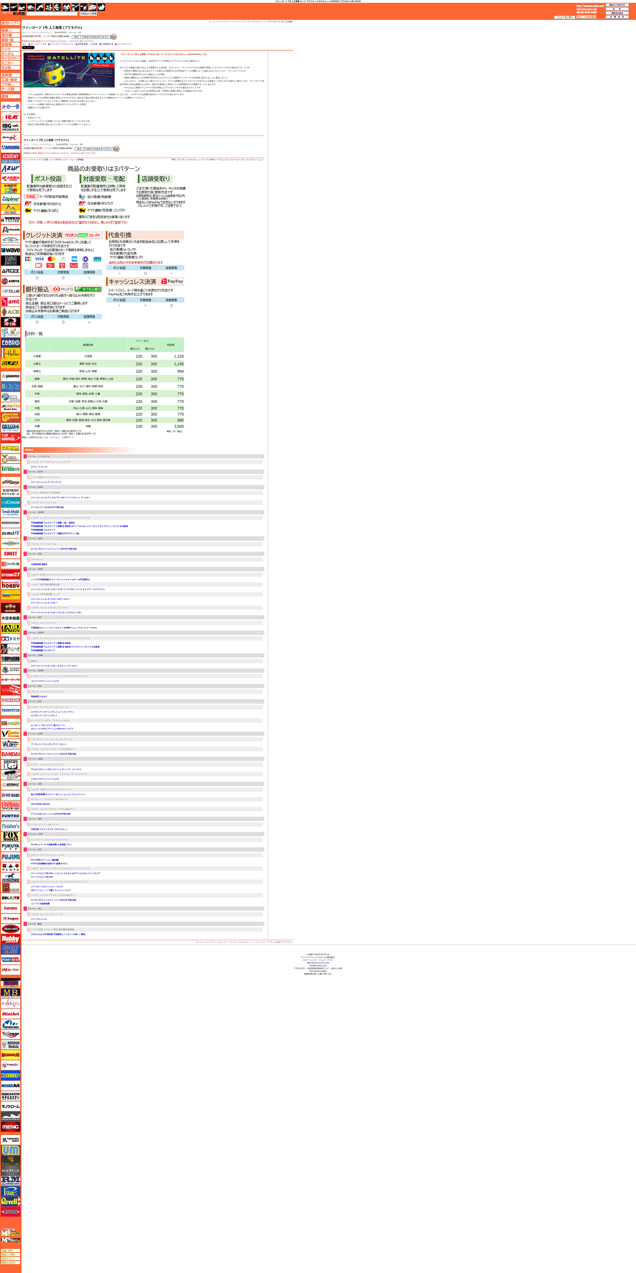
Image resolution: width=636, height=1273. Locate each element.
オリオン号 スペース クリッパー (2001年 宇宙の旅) (54, 549)
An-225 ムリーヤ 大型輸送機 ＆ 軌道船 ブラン (51, 844)
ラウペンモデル (10, 1181)
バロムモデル (10, 744)
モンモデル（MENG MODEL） (10, 1127)
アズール (10, 168)
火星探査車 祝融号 (39, 564)
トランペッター (10, 711)
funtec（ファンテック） (10, 816)
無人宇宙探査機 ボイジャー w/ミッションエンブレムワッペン (58, 794)
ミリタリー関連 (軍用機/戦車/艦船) (59, 929)
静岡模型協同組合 (10, 523)
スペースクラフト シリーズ (52, 691)
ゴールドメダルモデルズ (10, 458)
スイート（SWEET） (10, 554)
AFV (10, 30)
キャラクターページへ (10, 58)
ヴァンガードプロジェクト (62, 44)
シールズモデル (10, 513)
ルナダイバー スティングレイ (44, 715)
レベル (10, 1201)
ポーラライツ (37, 799)
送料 (617, 9)
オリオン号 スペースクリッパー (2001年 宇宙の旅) (53, 754)
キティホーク (10, 397)
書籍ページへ (10, 96)
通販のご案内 (10, 1254)
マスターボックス (10, 993)
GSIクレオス (10, 502)
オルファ (10, 363)
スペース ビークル (48, 502)
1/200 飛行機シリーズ (49, 594)
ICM (10, 117)
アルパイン (10, 199)
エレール (10, 353)
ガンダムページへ (10, 54)
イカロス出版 (37, 929)
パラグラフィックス (40, 739)
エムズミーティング (11, 1240)
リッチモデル (10, 1191)
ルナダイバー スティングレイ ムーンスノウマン (52, 712)
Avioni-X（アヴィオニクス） (10, 137)
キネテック (10, 407)
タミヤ (34, 477)
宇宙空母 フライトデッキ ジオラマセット (49, 829)
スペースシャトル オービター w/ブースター (50, 599)
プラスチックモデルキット (41, 32)
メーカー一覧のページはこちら (11, 106)
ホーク (26, 144)
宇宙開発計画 (107, 44)
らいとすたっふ (10, 1171)
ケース (92, 7)
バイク (40, 7)
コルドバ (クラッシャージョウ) (45, 681)
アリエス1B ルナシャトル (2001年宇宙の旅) (50, 814)
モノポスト (10, 1116)
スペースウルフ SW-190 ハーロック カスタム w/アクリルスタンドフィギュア (65, 873)
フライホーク (37, 559)
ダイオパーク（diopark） (10, 608)
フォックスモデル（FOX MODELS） (10, 836)
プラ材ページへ (10, 84)
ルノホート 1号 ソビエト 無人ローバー (48, 725)
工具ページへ (10, 80)
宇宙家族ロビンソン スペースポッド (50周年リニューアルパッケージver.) (64, 628)
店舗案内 (617, 17)
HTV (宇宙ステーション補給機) (45, 860)
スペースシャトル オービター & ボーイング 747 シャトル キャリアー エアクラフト (68, 589)
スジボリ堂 (10, 564)
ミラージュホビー (10, 1034)
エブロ (10, 343)
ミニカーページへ (10, 63)
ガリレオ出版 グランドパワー (10, 417)
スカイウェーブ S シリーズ (56, 840)
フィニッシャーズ (10, 826)
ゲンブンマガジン (10, 448)
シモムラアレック (10, 543)
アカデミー (10, 158)
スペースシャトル (39, 919)
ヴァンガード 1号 (38, 44)
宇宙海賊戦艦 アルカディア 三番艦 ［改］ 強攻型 (53, 523)
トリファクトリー (39, 824)
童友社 (34, 661)
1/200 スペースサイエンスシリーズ (55, 575)
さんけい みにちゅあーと (10, 492)
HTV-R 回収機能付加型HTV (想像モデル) (49, 863)
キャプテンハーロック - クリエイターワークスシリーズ (64, 518)
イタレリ (10, 230)
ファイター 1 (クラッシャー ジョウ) (47, 886)
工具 (75, 7)
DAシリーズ (53, 824)
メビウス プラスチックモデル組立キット (58, 749)
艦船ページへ (10, 40)
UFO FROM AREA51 (40, 804)
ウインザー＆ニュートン (10, 240)
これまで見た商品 (565, 17)
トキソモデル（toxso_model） (10, 669)
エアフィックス (10, 281)
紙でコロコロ (10, 387)
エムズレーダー (11, 1232)
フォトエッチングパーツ (61, 739)
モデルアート (10, 1086)
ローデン (10, 1212)
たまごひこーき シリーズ (51, 914)
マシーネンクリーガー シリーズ (54, 707)
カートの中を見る (586, 17)
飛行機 (14, 7)
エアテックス (10, 271)
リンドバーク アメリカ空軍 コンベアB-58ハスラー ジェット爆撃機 (53, 160)
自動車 (31, 7)
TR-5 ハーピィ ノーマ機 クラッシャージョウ (51, 890)
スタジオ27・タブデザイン (10, 574)
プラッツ (10, 867)
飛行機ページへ (10, 35)
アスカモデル (10, 178)
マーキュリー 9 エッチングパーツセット (49, 744)
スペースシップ (124, 44)
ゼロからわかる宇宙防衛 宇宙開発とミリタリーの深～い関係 (58, 934)
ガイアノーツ (10, 376)
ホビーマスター (10, 970)
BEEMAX (10, 785)
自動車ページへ (10, 44)
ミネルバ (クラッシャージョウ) (45, 779)
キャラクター (211, 942)
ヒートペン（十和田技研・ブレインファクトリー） (10, 775)
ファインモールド (10, 806)
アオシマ (35, 691)
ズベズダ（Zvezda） (10, 595)
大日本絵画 (10, 618)
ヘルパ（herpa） (10, 908)
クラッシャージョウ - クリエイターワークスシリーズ (63, 676)
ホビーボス (10, 960)
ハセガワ (35, 462)
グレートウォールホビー (10, 428)
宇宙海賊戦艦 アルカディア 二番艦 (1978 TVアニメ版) (55, 533)
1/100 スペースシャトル (48, 477)
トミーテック (10, 680)
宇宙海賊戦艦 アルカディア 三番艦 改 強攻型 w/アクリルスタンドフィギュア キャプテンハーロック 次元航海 (79, 526)
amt (10, 302)
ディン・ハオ (10, 649)
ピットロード (37, 840)
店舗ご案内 (10, 1250)
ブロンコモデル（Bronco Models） (10, 877)
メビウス (35, 502)
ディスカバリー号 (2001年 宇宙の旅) (47, 507)
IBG (10, 127)
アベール (10, 189)
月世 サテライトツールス (10, 438)
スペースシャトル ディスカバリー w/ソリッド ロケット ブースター (61, 497)
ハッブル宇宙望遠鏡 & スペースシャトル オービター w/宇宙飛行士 (60, 579)
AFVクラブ (10, 291)
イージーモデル (10, 209)
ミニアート (10, 1014)
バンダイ (10, 754)
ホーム (199, 942)
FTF (10, 322)
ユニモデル (10, 1140)
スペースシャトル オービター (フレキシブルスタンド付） (56, 612)
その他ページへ (10, 67)
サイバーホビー (10, 482)
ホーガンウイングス (10, 919)
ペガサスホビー (10, 888)
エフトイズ (10, 332)
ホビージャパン (10, 939)
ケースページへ (10, 89)
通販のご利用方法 (617, 5)
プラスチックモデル (61, 720)
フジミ (10, 857)
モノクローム (10, 1106)
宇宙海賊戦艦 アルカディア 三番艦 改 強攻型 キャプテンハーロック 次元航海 (65, 647)
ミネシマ (10, 1024)
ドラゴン (35, 493)
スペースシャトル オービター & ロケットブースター (54, 666)
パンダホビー (10, 764)
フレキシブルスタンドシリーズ (54, 608)
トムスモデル (10, 690)
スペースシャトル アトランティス (46, 482)
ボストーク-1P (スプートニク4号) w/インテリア (52, 729)
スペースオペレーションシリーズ (55, 462)
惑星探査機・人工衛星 (88, 44)
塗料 (66, 7)
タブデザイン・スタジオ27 (10, 628)
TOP (13, 13)
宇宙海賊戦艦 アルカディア (43, 530)
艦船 (22, 7)
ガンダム (57, 7)
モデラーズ (10, 1075)
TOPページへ (10, 23)
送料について (10, 1258)
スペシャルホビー (10, 584)
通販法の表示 (10, 1262)
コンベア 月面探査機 (40, 903)
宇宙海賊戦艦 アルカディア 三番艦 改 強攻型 (51, 643)
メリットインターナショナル (10, 1065)
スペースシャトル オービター (44, 603)
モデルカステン (10, 1096)
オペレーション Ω (39, 467)
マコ (10, 983)
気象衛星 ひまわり (39, 696)
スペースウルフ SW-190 (42, 877)
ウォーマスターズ (10, 260)
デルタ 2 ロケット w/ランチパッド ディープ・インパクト (56, 769)
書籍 (101, 7)
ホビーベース (10, 949)
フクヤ (10, 847)
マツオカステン (10, 1003)
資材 (84, 7)
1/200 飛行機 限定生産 (50, 584)
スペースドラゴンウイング (52, 764)
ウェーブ (10, 250)
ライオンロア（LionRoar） (10, 1160)
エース (10, 312)
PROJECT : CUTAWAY (50, 493)
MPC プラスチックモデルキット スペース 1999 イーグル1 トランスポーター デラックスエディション (217, 160)
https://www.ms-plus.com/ (318, 963)
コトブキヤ (10, 469)
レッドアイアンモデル (41, 720)
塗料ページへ (10, 75)
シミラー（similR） (10, 533)
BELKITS (10, 898)
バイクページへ (10, 49)
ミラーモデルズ (10, 1045)
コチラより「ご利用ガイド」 (63, 437)
